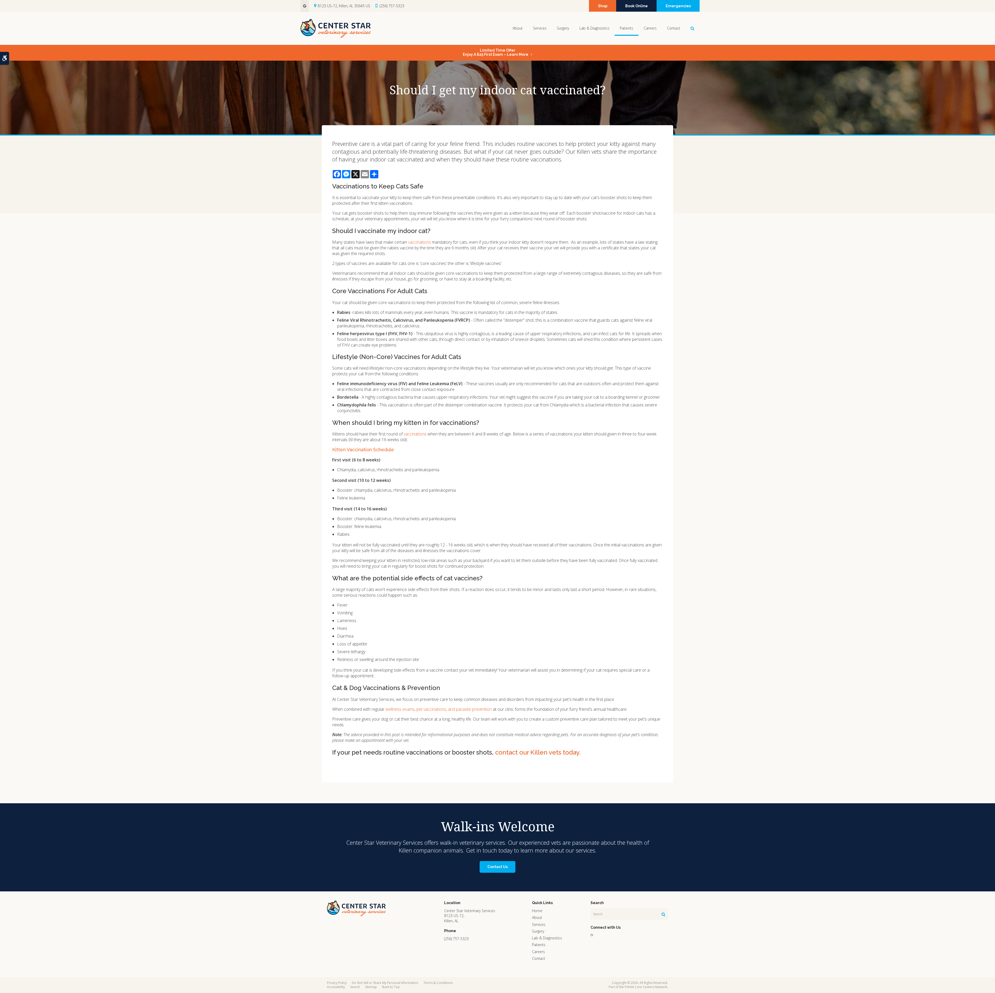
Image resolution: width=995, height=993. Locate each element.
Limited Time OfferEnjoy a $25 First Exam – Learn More (495, 52)
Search (355, 987)
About (518, 28)
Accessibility (336, 987)
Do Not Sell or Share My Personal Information (385, 983)
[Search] (663, 914)
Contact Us (497, 867)
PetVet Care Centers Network (646, 987)
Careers (650, 28)
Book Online (636, 6)
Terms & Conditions (438, 983)
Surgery (563, 28)
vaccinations (419, 242)
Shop (602, 6)
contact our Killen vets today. (538, 752)
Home (537, 910)
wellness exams (400, 709)
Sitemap (371, 987)
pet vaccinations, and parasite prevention (454, 709)
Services (539, 28)
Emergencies (678, 6)
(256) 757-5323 (392, 5)
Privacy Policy (337, 983)
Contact (673, 28)
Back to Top (391, 987)
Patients (626, 28)
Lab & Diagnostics (594, 28)
